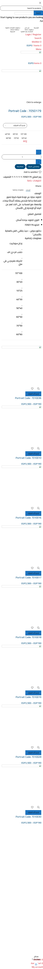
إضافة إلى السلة (33, 166)
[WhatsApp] (36, 964)
